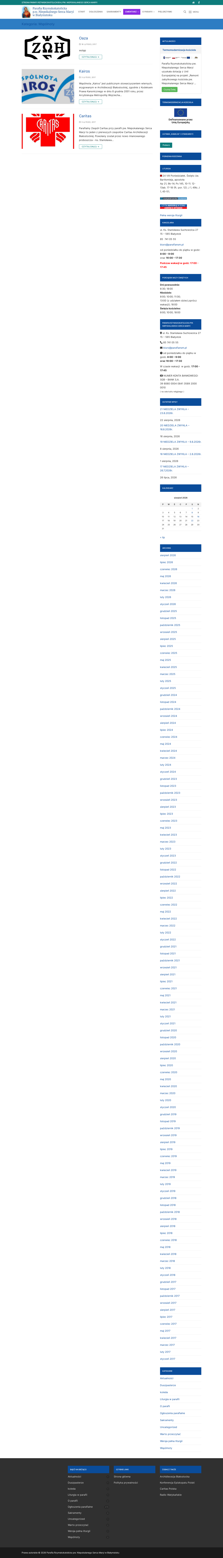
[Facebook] (199, 2)
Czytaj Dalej (170, 89)
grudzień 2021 (168, 946)
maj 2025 (165, 659)
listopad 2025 (168, 618)
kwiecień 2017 (168, 1337)
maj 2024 (165, 743)
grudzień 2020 (168, 1030)
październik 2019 (170, 1128)
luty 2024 (165, 764)
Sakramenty (167, 1420)
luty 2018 (165, 1267)
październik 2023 (170, 792)
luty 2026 (165, 597)
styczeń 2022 (168, 939)
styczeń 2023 (168, 855)
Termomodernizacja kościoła (179, 49)
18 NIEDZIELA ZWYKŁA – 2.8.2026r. (180, 454)
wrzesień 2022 (168, 883)
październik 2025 (170, 625)
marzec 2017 (167, 1344)
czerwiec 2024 (168, 736)
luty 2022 (165, 932)
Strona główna (122, 1476)
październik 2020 (170, 1044)
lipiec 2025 (166, 645)
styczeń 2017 (167, 1358)
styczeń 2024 (168, 771)
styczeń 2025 (168, 687)
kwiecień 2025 (168, 667)
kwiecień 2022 (168, 918)
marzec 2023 (167, 841)
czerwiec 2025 (168, 652)
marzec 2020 (167, 1093)
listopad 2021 (168, 953)
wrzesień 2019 (168, 1135)
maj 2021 (165, 995)
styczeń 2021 (167, 1023)
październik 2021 (170, 960)
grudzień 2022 (168, 862)
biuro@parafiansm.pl (172, 244)
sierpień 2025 (168, 638)
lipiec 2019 (166, 1149)
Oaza (83, 38)
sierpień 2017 (167, 1309)
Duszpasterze (168, 1385)
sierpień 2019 (167, 1142)
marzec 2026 (167, 590)
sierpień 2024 (168, 722)
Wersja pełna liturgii (171, 1441)
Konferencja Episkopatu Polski (177, 1482)
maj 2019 (165, 1163)
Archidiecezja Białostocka (174, 1476)
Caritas (85, 116)
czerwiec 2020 (168, 1072)
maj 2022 (165, 911)
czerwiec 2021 (168, 988)
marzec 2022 (167, 925)
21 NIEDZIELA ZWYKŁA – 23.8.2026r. (174, 411)
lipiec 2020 (166, 1065)
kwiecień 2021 (168, 1002)
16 (198, 516)
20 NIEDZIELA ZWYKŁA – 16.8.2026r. (174, 427)
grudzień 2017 (168, 1281)
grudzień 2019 (168, 1114)
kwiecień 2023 (168, 834)
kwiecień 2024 (168, 750)
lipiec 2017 (166, 1316)
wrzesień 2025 (168, 632)
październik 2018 (170, 1211)
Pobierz (166, 145)
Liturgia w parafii (169, 1399)
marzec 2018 (167, 1260)
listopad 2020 (168, 1037)
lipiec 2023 (166, 813)
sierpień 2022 (168, 890)
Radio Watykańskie (171, 1494)
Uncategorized (168, 1427)
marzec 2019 (167, 1177)
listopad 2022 (168, 869)
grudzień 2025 (168, 611)
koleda (164, 1392)
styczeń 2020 (168, 1107)
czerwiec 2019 (168, 1156)
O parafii (165, 1406)
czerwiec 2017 (168, 1323)
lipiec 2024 (166, 729)
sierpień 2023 (168, 806)
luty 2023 (165, 848)
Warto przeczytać (170, 1434)
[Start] (193, 2)
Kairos (84, 71)
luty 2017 (165, 1351)
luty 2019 (165, 1184)
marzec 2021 (167, 1009)
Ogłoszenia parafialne (172, 1413)
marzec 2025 (167, 674)
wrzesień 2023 (168, 799)
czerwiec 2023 (168, 820)
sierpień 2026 (168, 555)
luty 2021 (165, 1016)
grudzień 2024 (168, 694)
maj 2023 (165, 827)
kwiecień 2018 (168, 1254)
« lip (162, 537)
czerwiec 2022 (168, 904)
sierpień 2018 (167, 1226)
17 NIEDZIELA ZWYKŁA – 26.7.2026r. (174, 468)
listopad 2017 (168, 1288)
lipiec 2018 (166, 1233)
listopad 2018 (168, 1205)
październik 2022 (170, 876)
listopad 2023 (168, 785)
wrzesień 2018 (168, 1218)
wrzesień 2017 (168, 1302)
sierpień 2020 (168, 1058)
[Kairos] (48, 86)
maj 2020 (165, 1079)
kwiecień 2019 (168, 1170)
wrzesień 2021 (168, 967)
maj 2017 (165, 1330)
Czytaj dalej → (90, 57)
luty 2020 (165, 1100)
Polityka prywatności (126, 1482)
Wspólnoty (166, 1448)
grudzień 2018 (168, 1198)
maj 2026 (165, 576)
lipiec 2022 (166, 897)
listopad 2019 (168, 1121)
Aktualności (166, 1378)
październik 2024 (170, 708)
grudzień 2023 (168, 778)
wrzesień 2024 (168, 715)
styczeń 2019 (167, 1191)
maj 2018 (165, 1247)
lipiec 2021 (166, 981)
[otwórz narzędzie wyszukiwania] (185, 11)
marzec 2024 (167, 757)
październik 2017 (170, 1295)
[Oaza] (48, 47)
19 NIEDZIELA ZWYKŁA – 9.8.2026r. (180, 441)
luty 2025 (165, 681)
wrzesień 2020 (168, 1051)
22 (192, 520)
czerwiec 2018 (168, 1240)
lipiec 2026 (166, 562)
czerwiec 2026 (168, 569)
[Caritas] (48, 131)
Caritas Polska (168, 1488)
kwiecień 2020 (168, 1086)
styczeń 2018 (167, 1274)
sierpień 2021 (167, 974)
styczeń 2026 (168, 604)
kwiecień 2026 (168, 583)
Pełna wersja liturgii (171, 215)
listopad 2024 (168, 701)
